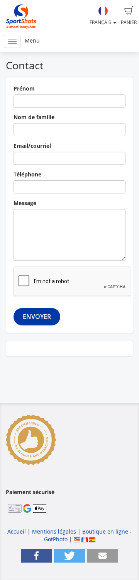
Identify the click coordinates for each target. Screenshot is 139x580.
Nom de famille (34, 117)
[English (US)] (77, 539)
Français (101, 22)
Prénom (24, 88)
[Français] (84, 539)
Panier (129, 22)
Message (25, 203)
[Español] (92, 539)
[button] (36, 556)
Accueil (16, 531)
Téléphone (27, 174)
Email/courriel (32, 145)
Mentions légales (54, 531)
